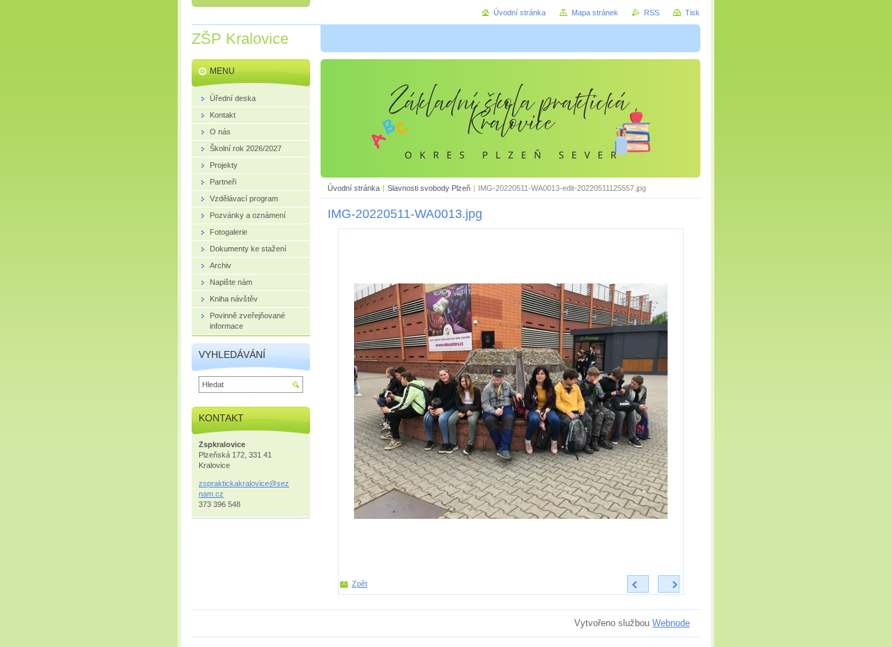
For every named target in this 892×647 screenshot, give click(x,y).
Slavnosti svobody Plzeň (428, 188)
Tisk (692, 12)
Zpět (359, 583)
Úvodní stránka (354, 188)
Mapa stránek (594, 12)
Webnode (671, 623)
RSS (651, 12)
